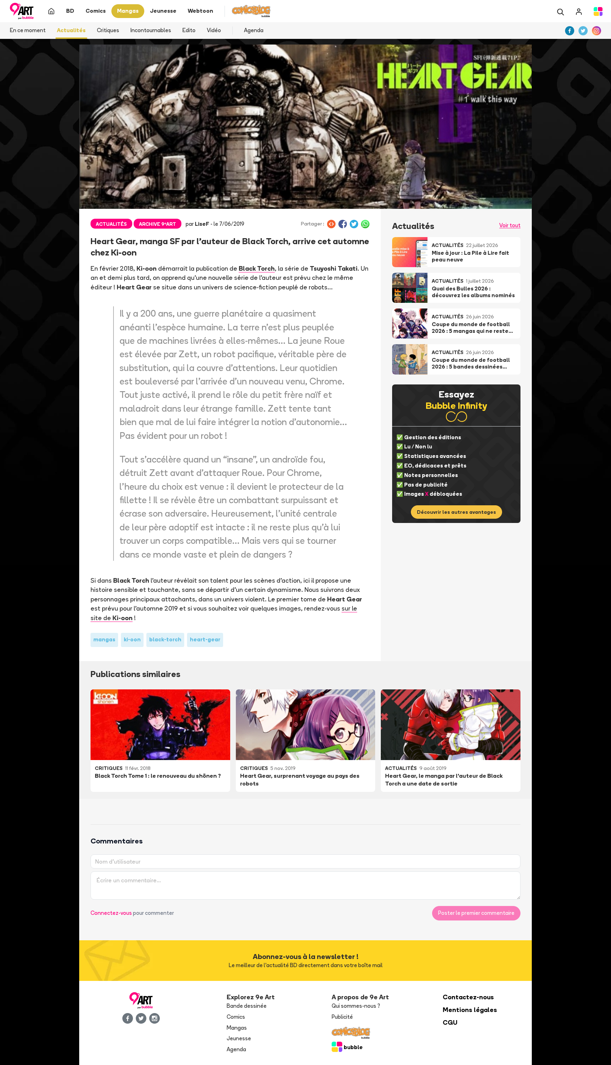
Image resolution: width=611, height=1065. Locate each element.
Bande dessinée (247, 1005)
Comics (236, 1016)
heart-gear (205, 639)
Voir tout (509, 225)
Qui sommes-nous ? (356, 1005)
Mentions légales (470, 1010)
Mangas (237, 1027)
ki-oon (132, 639)
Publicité (342, 1016)
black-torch (165, 639)
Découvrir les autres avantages (456, 512)
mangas (104, 639)
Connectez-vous (111, 913)
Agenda (253, 30)
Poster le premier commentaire (476, 913)
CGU (450, 1022)
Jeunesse (239, 1038)
